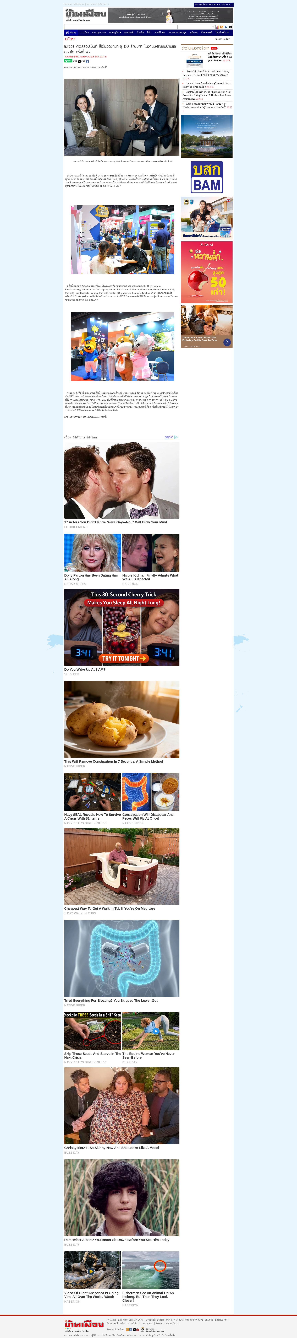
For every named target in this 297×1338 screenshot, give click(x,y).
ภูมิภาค (193, 32)
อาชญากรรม (99, 32)
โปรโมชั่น (221, 32)
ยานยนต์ (128, 32)
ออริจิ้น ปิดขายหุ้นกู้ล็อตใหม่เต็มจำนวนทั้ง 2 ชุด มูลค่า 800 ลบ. (219, 57)
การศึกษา (160, 32)
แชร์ (75, 61)
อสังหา (227, 39)
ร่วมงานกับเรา (171, 1323)
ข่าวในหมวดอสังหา (195, 47)
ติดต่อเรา (104, 4)
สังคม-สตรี (206, 32)
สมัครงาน (79, 4)
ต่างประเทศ (221, 1320)
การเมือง (84, 32)
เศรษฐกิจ (114, 32)
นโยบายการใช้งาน (130, 1323)
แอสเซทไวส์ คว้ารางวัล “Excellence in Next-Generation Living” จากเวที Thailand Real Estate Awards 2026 (207, 95)
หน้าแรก (67, 4)
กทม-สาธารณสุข (177, 32)
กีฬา (149, 32)
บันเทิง (140, 32)
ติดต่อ (159, 1323)
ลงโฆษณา (91, 4)
